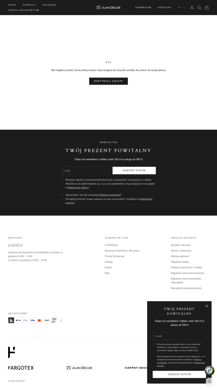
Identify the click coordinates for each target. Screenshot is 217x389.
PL (179, 7)
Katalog (109, 261)
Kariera (108, 267)
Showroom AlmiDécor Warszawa (122, 250)
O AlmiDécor (111, 245)
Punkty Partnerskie (114, 256)
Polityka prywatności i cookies (186, 267)
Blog (107, 273)
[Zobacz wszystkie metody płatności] (61, 320)
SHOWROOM (143, 7)
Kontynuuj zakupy (108, 81)
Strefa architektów (23, 10)
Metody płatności (180, 256)
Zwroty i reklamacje (181, 250)
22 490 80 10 (15, 245)
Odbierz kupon (179, 374)
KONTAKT (165, 7)
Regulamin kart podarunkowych (187, 273)
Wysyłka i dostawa (181, 245)
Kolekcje (49, 5)
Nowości (29, 5)
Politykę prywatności (110, 194)
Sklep (12, 5)
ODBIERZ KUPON (134, 170)
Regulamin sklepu (180, 261)
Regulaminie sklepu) (78, 187)
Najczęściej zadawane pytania (186, 288)
